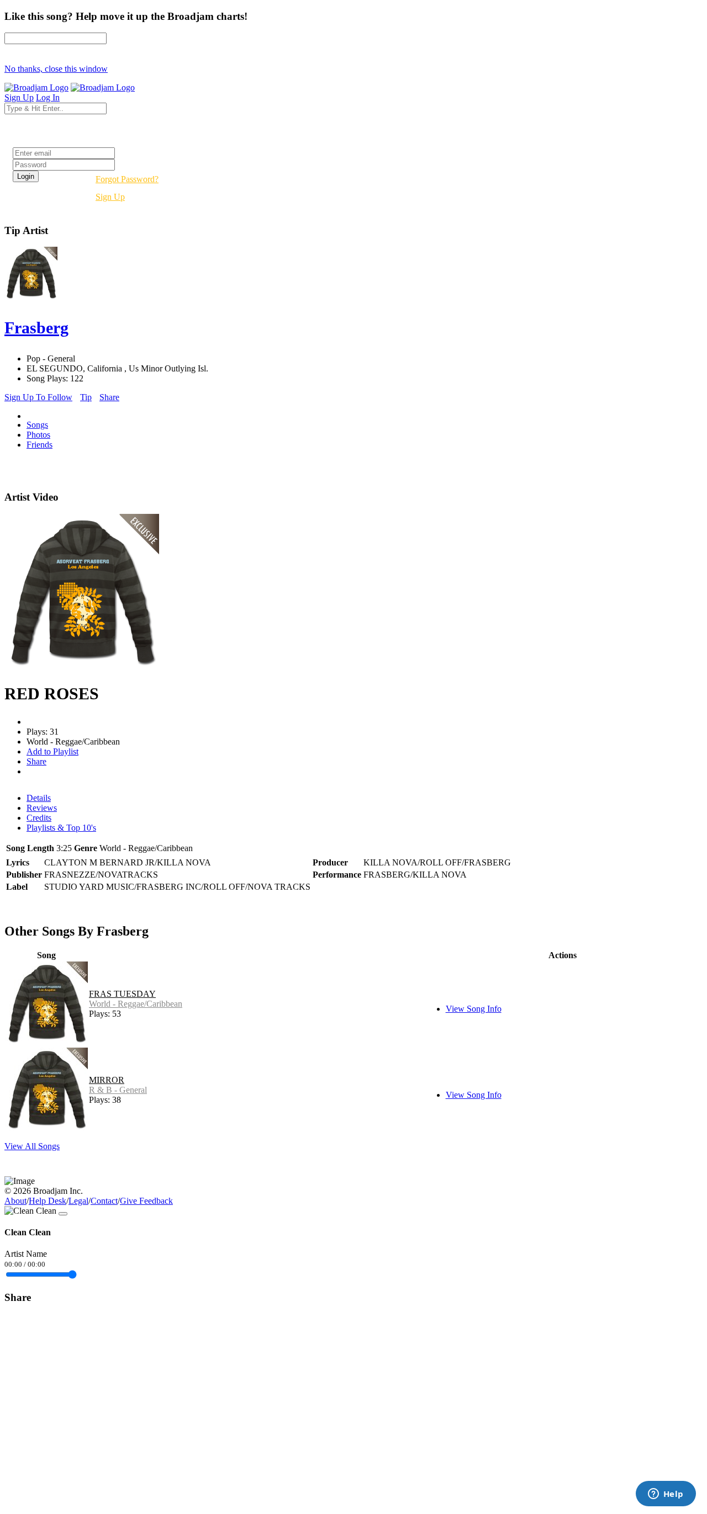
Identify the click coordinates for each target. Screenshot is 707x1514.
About (15, 1200)
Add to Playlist (52, 751)
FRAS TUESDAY (122, 993)
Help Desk (47, 1200)
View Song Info (474, 1008)
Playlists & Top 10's (61, 827)
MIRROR (106, 1080)
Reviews (42, 807)
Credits (39, 817)
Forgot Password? (127, 179)
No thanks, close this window (56, 68)
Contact (104, 1200)
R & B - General (118, 1090)
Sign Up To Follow (38, 397)
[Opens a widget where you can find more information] (665, 1494)
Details (39, 798)
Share (109, 397)
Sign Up (110, 196)
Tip (86, 397)
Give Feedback (146, 1200)
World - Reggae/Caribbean (135, 1003)
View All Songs (32, 1146)
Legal (78, 1200)
